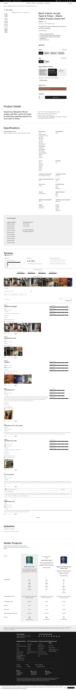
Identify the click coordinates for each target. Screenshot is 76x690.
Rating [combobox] (6, 294)
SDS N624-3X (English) (11, 232)
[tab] (6, 15)
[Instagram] (41, 636)
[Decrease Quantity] (39, 97)
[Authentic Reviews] (8, 255)
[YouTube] (46, 636)
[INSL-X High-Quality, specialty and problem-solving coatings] (36, 672)
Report (15, 333)
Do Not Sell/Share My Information (21, 656)
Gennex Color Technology (48, 116)
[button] (17, 0)
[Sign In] (67, 1)
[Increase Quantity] (43, 97)
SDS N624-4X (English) (11, 238)
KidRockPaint (6, 427)
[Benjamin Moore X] (51, 636)
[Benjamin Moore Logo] (7, 3)
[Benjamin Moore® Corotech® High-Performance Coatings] (22, 673)
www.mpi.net (12, 629)
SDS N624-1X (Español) (11, 234)
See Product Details (42, 30)
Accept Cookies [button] (71, 687)
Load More (38, 517)
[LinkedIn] (56, 636)
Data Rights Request (20, 658)
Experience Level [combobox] (14, 294)
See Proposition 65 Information (28, 231)
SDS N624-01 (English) (10, 240)
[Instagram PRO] (44, 636)
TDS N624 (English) (26, 223)
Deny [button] (65, 687)
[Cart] (71, 1)
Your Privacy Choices (20, 659)
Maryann (5, 339)
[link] (69, 1)
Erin (4, 391)
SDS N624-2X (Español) (11, 223)
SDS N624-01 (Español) (11, 242)
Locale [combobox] (22, 294)
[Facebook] (39, 636)
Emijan (5, 442)
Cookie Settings (24, 688)
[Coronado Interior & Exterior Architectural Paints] (50, 672)
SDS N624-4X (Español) (11, 230)
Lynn (5, 363)
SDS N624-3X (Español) (11, 236)
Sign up (18, 635)
